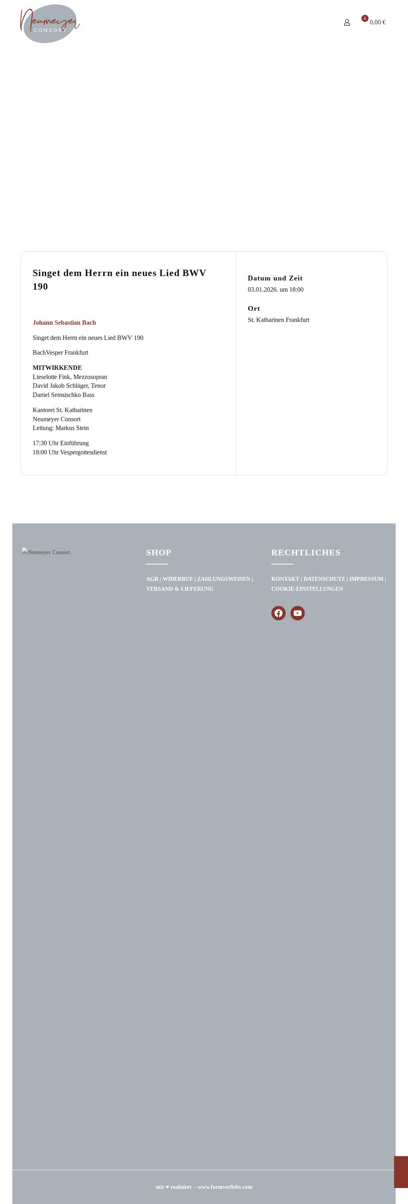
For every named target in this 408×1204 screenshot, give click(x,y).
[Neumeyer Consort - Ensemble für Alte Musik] (50, 23)
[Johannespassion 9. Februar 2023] (401, 1172)
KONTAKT (285, 579)
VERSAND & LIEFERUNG (180, 589)
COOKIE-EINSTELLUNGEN (307, 589)
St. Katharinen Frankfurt (278, 319)
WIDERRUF (178, 579)
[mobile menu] (319, 14)
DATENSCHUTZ (324, 579)
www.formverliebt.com (225, 1187)
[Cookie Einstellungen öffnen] (17, 1194)
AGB (152, 579)
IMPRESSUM (366, 579)
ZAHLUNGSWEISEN (223, 579)
